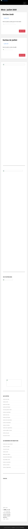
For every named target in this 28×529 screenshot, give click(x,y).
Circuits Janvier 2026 (7, 409)
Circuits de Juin (6, 449)
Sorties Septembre (7, 467)
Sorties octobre (6, 464)
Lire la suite (22, 31)
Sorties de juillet (10, 40)
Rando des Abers (6, 454)
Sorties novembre (6, 412)
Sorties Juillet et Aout (7, 430)
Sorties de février (6, 407)
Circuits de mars (6, 435)
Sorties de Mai (6, 399)
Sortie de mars (6, 414)
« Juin (4, 519)
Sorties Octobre (6, 425)
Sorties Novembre (7, 422)
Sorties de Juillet (6, 446)
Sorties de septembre (7, 427)
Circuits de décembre (7, 457)
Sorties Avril (5, 401)
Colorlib (13, 527)
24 (6, 515)
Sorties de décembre (7, 420)
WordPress (22, 527)
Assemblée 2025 (6, 459)
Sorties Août (8, 14)
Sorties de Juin (6, 433)
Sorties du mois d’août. (8, 444)
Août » (7, 519)
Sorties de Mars (6, 404)
